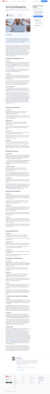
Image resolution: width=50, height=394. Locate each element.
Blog (8, 4)
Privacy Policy (31, 378)
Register (15, 377)
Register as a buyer (38, 25)
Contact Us (23, 378)
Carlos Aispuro (11, 15)
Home (6, 4)
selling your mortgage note (15, 51)
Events (14, 387)
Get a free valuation (38, 16)
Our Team (23, 377)
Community (23, 381)
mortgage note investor (11, 339)
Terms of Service (32, 377)
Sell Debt (14, 1)
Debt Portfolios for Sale (17, 383)
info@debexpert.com (41, 378)
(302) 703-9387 (36, 1)
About (26, 1)
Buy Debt (18, 1)
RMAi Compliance (32, 382)
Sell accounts (44, 1)
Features (23, 1)
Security (31, 381)
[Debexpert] (5, 1)
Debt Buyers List (24, 382)
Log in (40, 1)
